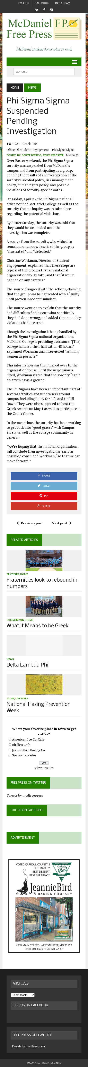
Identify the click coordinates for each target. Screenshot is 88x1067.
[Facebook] (44, 10)
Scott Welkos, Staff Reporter (43, 155)
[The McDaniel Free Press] (44, 28)
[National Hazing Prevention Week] (44, 692)
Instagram (62, 3)
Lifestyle (21, 698)
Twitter (23, 3)
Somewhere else (24, 755)
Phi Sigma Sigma (63, 150)
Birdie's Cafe (21, 744)
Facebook (42, 3)
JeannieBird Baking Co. (29, 750)
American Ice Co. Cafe (28, 739)
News (10, 659)
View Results (44, 767)
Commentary (15, 619)
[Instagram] (51, 10)
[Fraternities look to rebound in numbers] (44, 568)
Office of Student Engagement (28, 150)
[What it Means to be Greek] (44, 614)
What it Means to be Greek (38, 626)
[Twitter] (36, 10)
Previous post (32, 523)
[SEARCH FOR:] (44, 72)
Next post (59, 523)
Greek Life (30, 144)
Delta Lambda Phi (27, 665)
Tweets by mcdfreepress (25, 795)
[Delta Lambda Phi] (44, 653)
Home (24, 574)
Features (13, 574)
